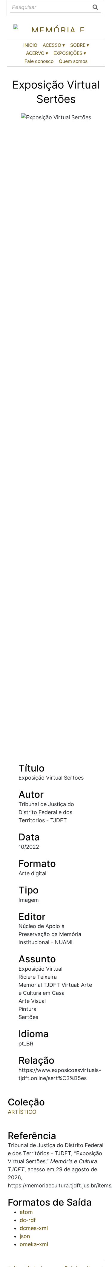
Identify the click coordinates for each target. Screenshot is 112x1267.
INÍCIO (30, 45)
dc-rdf (28, 1220)
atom (26, 1212)
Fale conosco (38, 61)
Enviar (96, 7)
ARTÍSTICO (22, 1112)
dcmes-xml (34, 1228)
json (25, 1236)
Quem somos (73, 61)
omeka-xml (34, 1244)
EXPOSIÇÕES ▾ (69, 53)
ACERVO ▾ (37, 53)
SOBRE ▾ (79, 45)
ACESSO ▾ (54, 45)
